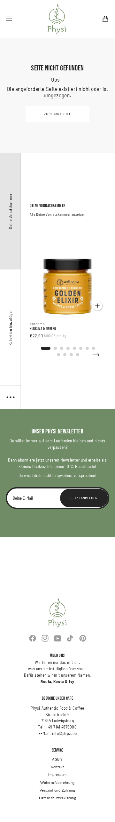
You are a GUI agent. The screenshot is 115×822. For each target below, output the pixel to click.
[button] (9, 19)
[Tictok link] (70, 638)
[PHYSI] (57, 19)
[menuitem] (105, 19)
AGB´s (57, 759)
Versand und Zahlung (57, 790)
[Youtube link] (57, 638)
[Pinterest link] (82, 638)
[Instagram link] (45, 638)
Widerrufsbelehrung (57, 783)
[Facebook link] (32, 638)
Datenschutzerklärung (57, 798)
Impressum (57, 775)
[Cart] (105, 19)
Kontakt (57, 767)
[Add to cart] (97, 305)
